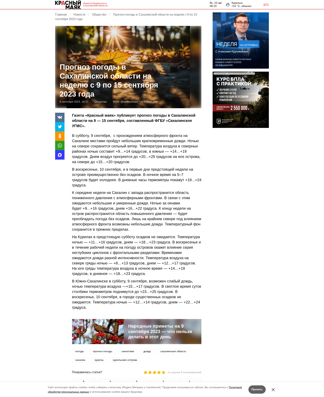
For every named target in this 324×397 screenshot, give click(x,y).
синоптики (128, 351)
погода (79, 351)
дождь (147, 351)
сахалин (80, 359)
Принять (257, 389)
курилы (99, 359)
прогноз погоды (102, 351)
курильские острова (125, 359)
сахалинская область (173, 351)
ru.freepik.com (149, 101)
